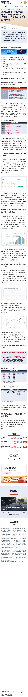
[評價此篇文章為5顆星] (19, 459)
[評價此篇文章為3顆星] (14, 459)
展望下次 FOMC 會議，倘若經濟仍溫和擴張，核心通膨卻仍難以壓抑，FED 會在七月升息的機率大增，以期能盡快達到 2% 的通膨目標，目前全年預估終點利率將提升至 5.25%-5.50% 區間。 (14, 36)
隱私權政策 (9, 695)
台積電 (3, 437)
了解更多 (7, 473)
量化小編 (6, 26)
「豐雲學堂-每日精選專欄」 (19, 561)
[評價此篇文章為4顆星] (16, 459)
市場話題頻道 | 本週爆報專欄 (14, 9)
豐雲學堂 (4, 9)
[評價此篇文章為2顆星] (11, 459)
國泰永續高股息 (5, 446)
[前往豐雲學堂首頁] (6, 2)
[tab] (10, 514)
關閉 (22, 695)
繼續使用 (22, 692)
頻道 (6, 6)
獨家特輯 (10, 6)
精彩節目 (16, 6)
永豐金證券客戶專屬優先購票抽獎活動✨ (12, 47)
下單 (25, 437)
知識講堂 (22, 6)
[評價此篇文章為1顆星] (8, 459)
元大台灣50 (4, 441)
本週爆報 (15, 28)
